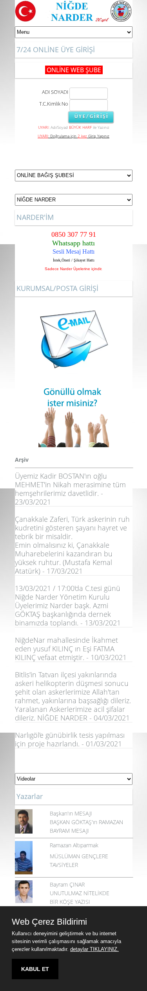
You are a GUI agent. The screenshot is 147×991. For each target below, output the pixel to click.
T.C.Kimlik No (53, 103)
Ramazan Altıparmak (74, 845)
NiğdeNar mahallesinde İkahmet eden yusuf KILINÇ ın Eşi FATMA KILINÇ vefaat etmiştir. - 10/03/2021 (71, 648)
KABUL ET (35, 969)
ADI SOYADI (54, 91)
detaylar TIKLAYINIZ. (94, 949)
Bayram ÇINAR (67, 884)
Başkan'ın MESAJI (71, 813)
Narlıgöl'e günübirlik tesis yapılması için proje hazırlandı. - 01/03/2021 (70, 739)
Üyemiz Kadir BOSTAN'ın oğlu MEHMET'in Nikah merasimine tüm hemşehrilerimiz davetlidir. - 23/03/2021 (70, 488)
